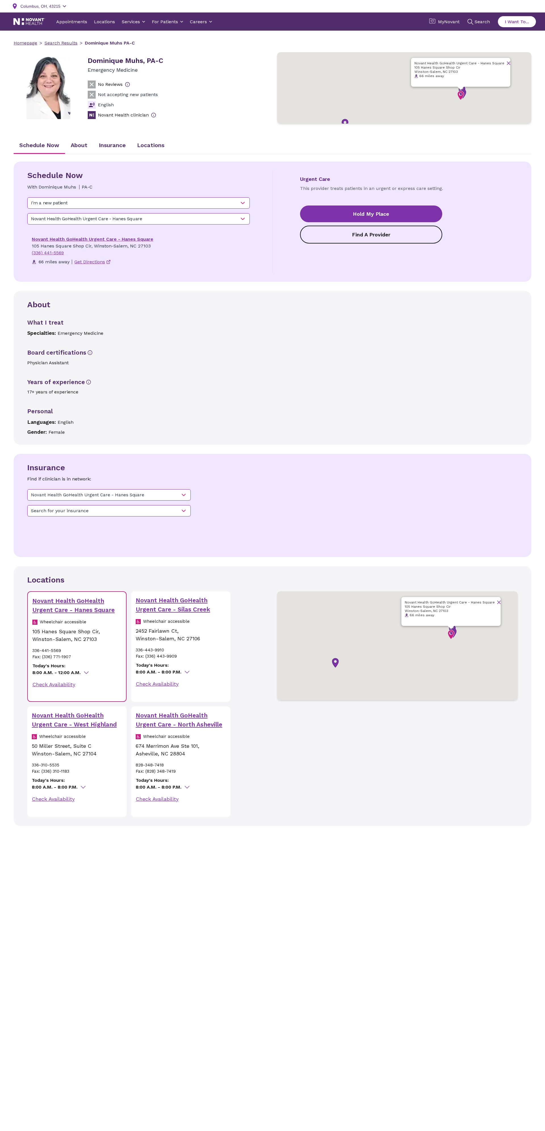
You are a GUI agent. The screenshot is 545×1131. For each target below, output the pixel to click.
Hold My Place (371, 214)
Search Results (61, 43)
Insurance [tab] (112, 145)
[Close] (508, 63)
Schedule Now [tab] (39, 145)
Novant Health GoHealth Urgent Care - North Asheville (179, 720)
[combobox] (138, 203)
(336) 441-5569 (48, 252)
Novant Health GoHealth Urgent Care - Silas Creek (173, 605)
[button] (460, 95)
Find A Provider (371, 235)
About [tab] (79, 145)
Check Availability (53, 684)
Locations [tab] (150, 145)
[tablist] (272, 145)
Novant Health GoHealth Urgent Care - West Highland (74, 720)
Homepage (25, 43)
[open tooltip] (127, 84)
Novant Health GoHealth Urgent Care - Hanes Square (92, 239)
